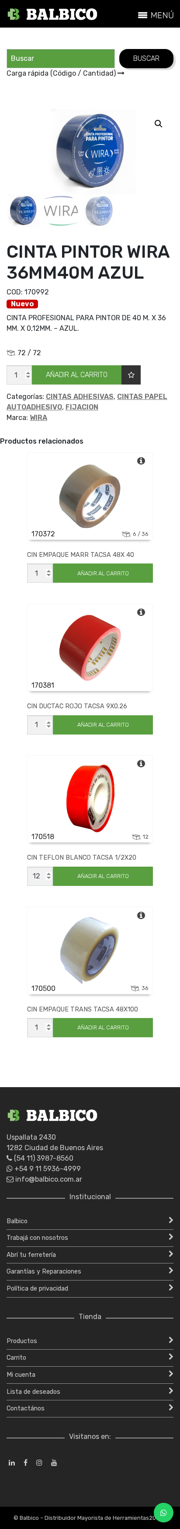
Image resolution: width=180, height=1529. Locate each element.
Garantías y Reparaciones (44, 1271)
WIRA (38, 417)
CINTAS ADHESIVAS (80, 396)
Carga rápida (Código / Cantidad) (62, 73)
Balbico (17, 1221)
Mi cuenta (21, 1375)
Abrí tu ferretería (31, 1255)
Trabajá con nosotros (37, 1238)
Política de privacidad (37, 1288)
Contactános (26, 1408)
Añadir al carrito (76, 375)
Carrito (16, 1357)
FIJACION (82, 407)
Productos (22, 1341)
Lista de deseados (33, 1392)
